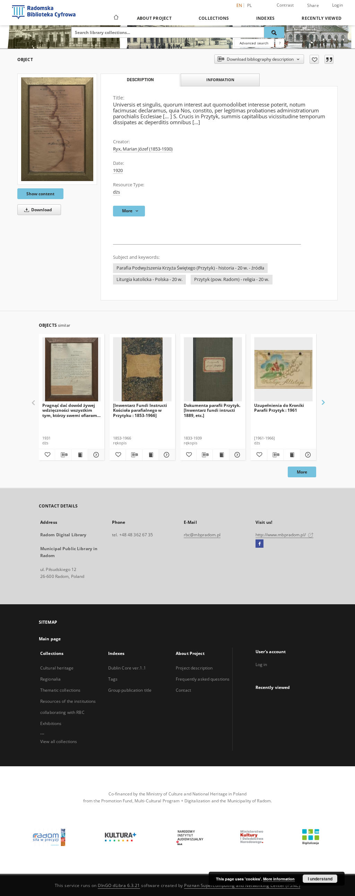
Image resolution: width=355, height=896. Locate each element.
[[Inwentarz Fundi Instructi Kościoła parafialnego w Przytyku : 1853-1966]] (142, 370)
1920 (118, 170)
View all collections (58, 741)
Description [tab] (140, 79)
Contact (183, 690)
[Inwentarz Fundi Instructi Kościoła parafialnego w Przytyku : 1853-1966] (140, 410)
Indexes (265, 18)
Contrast (285, 5)
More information (279, 878)
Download (41, 210)
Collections (214, 18)
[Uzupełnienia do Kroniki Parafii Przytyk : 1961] (283, 370)
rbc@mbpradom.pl (202, 535)
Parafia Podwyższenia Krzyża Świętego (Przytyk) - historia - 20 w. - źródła (190, 268)
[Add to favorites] (314, 59)
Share (313, 5)
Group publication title (130, 690)
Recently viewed (321, 18)
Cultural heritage (56, 668)
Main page (50, 639)
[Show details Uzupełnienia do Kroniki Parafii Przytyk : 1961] (307, 454)
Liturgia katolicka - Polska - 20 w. (149, 279)
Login (337, 5)
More (302, 472)
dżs (116, 192)
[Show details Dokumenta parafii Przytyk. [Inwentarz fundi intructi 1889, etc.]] (236, 454)
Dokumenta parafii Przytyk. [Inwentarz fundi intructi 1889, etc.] (212, 410)
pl (249, 5)
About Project (154, 18)
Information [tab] (220, 79)
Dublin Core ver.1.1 (127, 668)
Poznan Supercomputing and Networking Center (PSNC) (242, 885)
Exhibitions (50, 723)
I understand (320, 879)
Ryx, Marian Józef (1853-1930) (143, 149)
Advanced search (254, 43)
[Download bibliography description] (63, 454)
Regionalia (50, 679)
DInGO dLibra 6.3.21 (119, 885)
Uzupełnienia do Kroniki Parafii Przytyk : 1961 (279, 407)
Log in (261, 664)
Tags (113, 679)
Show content (40, 194)
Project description (194, 668)
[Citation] (329, 59)
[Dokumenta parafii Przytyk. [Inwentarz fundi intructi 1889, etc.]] (213, 370)
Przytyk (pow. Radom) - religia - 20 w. (231, 279)
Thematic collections (60, 690)
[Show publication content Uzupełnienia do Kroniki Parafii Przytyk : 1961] (292, 454)
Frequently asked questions (203, 679)
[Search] (274, 32)
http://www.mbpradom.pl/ (281, 535)
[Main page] (115, 18)
